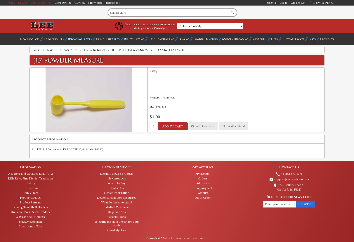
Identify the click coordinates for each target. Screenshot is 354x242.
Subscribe (305, 204)
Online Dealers (18, 2)
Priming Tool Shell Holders (30, 207)
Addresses (203, 183)
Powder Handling (206, 39)
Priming (184, 39)
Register (271, 2)
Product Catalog (30, 197)
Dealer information (116, 193)
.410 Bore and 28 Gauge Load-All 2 (30, 173)
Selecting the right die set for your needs (116, 223)
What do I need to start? (116, 202)
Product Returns (30, 202)
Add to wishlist (206, 126)
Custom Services (293, 39)
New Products (29, 39)
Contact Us (117, 188)
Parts (312, 39)
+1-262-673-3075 (289, 173)
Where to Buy (117, 183)
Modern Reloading (235, 39)
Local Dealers (63, 2)
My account (202, 173)
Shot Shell (260, 39)
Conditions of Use (30, 226)
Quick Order (203, 197)
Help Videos (95, 2)
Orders (202, 178)
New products (117, 178)
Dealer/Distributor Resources (116, 197)
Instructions (112, 2)
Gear (274, 39)
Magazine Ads (116, 212)
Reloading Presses (80, 39)
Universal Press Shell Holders (30, 212)
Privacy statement (30, 221)
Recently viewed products (116, 173)
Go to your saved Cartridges (150, 28)
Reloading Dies (54, 39)
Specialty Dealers (41, 2)
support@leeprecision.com (289, 179)
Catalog (79, 2)
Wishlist (203, 193)
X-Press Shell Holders (30, 217)
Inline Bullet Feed (108, 39)
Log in (283, 2)
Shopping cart (203, 188)
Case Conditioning (161, 39)
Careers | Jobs (116, 217)
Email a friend (236, 126)
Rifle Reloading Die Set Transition (30, 178)
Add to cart (172, 126)
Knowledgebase (117, 230)
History (30, 183)
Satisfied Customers (117, 207)
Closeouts (327, 39)
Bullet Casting (134, 39)
